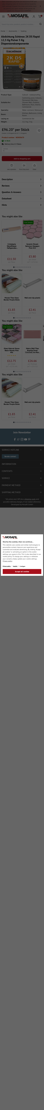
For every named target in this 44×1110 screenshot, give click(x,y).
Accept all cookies (22, 571)
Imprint (15, 566)
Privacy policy (7, 561)
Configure (22, 566)
